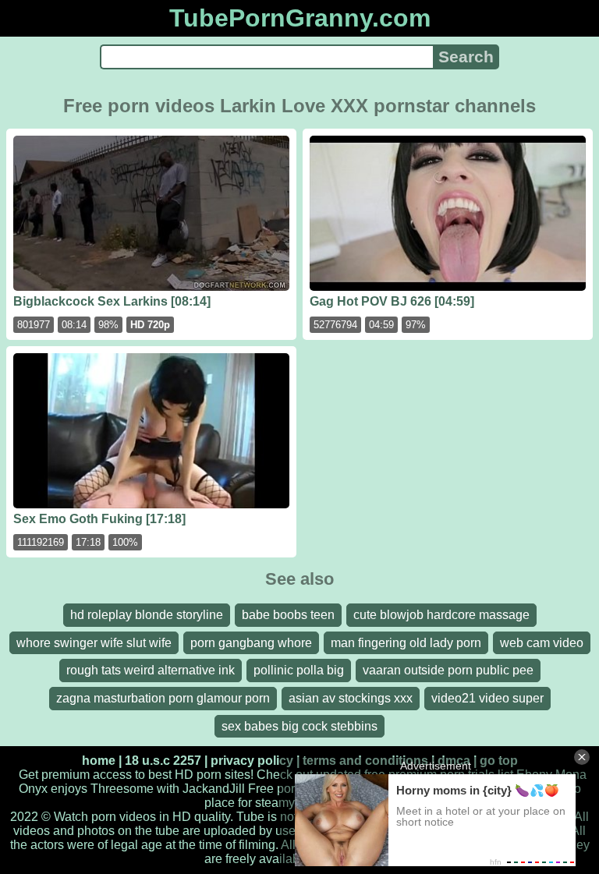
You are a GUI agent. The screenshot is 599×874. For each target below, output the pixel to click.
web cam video (541, 642)
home (98, 760)
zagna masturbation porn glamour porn (163, 698)
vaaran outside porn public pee (448, 670)
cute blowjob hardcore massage (441, 614)
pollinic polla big (298, 670)
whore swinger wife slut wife (94, 642)
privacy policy (252, 760)
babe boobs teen (288, 614)
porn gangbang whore (251, 642)
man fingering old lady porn (406, 642)
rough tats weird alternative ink (150, 670)
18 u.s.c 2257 (163, 760)
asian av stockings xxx (351, 698)
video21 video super (487, 698)
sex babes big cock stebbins (299, 726)
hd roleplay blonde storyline (146, 614)
